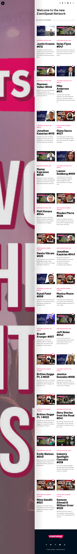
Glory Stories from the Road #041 (65, 415)
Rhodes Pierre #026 (65, 214)
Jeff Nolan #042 (63, 333)
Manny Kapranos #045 (43, 171)
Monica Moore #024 (65, 295)
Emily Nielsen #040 (45, 455)
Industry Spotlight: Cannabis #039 (63, 458)
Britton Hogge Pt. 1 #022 (45, 416)
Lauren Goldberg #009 (66, 172)
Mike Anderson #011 (63, 88)
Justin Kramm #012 (46, 45)
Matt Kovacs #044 (44, 213)
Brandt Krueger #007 (45, 335)
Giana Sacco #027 (64, 132)
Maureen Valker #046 (44, 85)
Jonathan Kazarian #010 (45, 132)
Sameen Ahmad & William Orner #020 (65, 504)
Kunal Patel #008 (44, 295)
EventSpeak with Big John (44, 40)
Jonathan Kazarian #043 (66, 253)
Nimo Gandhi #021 (44, 501)
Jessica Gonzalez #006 (66, 375)
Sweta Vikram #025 (45, 255)
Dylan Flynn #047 (64, 45)
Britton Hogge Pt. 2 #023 (45, 375)
